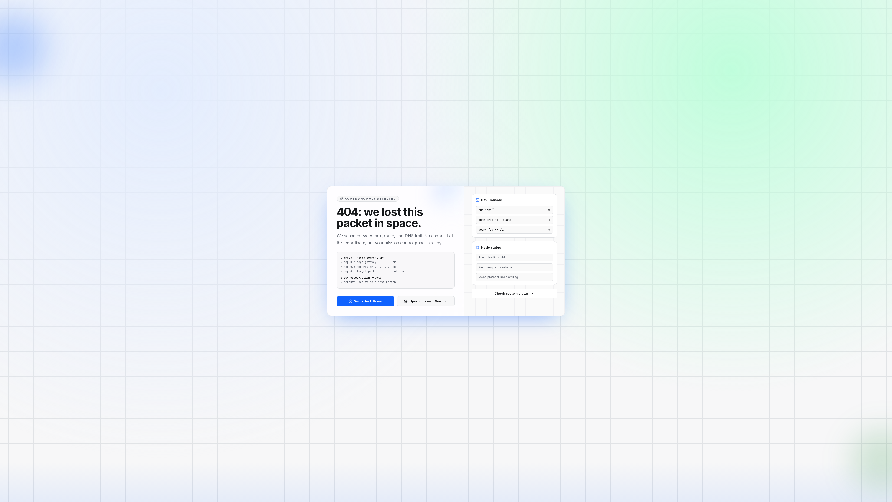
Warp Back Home (368, 301)
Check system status (511, 293)
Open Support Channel (428, 301)
